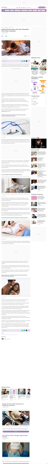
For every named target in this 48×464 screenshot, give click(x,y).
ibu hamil (24, 93)
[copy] (29, 61)
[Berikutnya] (30, 384)
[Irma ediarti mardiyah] (3, 339)
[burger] (45, 7)
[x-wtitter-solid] (26, 61)
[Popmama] (4, 7)
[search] (37, 7)
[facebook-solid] (24, 61)
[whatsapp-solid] (22, 61)
